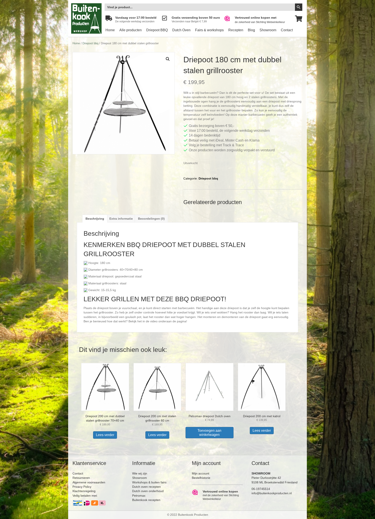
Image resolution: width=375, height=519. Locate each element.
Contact (287, 30)
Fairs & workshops (209, 30)
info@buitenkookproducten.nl (272, 493)
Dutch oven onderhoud (148, 491)
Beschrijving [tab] (95, 218)
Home (110, 30)
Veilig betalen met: (85, 495)
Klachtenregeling (83, 491)
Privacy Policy (81, 486)
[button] (168, 59)
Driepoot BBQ (157, 30)
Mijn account (200, 473)
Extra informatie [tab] (121, 218)
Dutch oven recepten (146, 486)
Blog (251, 30)
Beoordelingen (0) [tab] (151, 218)
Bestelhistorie (201, 477)
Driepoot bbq (90, 43)
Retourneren (81, 477)
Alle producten (130, 30)
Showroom (268, 30)
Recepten (235, 30)
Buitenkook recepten (146, 500)
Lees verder (105, 435)
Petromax (138, 495)
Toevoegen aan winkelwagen (209, 433)
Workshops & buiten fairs (149, 482)
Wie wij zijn (139, 473)
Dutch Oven (181, 30)
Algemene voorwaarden (88, 482)
